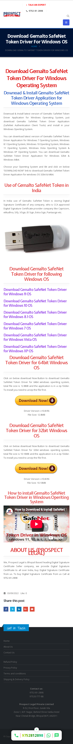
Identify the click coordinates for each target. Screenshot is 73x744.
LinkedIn (19, 609)
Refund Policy (10, 661)
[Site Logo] (12, 14)
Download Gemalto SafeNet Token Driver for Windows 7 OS (35, 326)
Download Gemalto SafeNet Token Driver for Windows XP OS (35, 348)
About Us (8, 646)
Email (32, 609)
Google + (25, 609)
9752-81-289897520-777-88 (36, 692)
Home (7, 640)
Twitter (12, 609)
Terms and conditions (15, 673)
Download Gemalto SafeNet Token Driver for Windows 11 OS (35, 291)
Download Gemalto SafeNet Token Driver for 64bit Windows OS (36, 362)
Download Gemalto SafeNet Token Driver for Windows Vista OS (35, 337)
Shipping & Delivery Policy (16, 679)
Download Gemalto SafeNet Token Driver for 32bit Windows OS (36, 430)
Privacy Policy (10, 667)
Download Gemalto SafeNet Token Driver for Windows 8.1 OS (35, 314)
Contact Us (9, 652)
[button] (67, 16)
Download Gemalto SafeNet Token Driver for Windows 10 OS (35, 303)
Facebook (6, 609)
